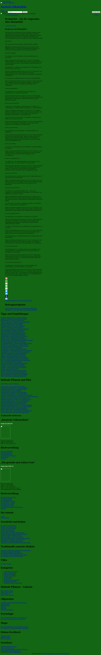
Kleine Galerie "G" (5, 593)
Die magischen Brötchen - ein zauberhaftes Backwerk (14, 626)
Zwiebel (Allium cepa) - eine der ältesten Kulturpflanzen (15, 412)
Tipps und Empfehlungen (11, 15)
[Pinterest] (24, 278)
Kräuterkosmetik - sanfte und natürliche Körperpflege (14, 336)
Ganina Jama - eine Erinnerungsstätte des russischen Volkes (15, 542)
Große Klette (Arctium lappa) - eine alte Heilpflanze (14, 392)
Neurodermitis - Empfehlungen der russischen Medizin (14, 344)
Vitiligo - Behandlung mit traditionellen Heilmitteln (13, 376)
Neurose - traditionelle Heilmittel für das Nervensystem (14, 346)
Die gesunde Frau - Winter (7, 505)
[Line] (24, 286)
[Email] (24, 283)
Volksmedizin (28, 300)
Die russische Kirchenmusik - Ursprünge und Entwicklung (15, 538)
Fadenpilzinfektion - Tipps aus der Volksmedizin (13, 326)
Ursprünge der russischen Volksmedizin (11, 551)
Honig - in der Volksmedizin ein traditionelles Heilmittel (15, 329)
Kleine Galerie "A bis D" (7, 590)
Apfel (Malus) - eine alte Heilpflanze (10, 383)
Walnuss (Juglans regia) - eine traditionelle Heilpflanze (14, 409)
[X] (24, 296)
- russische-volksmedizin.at (14, 652)
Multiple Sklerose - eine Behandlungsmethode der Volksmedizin (17, 340)
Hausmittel (7, 300)
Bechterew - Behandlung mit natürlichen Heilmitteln (14, 319)
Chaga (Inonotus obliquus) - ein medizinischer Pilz (13, 389)
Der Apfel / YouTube (6, 564)
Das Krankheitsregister (6, 454)
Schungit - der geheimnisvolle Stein (9, 369)
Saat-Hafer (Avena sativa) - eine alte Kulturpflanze (13, 403)
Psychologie (7, 577)
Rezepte (23, 300)
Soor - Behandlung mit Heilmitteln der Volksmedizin (14, 373)
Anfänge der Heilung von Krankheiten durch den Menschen (16, 550)
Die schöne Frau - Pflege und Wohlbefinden (12, 507)
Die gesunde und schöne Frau (8, 497)
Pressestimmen (4, 457)
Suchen (2, 10)
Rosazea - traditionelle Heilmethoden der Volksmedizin (14, 359)
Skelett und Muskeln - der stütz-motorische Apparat (13, 370)
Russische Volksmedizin (13, 6)
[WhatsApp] (24, 281)
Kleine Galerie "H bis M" (7, 595)
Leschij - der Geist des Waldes (8, 528)
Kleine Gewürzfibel (9, 574)
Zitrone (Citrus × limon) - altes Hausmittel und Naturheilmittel (16, 410)
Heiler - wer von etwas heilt (8, 531)
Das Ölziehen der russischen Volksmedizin (11, 347)
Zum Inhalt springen (6, 1)
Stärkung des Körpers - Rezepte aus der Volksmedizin (14, 374)
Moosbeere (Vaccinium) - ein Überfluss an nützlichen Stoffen (16, 399)
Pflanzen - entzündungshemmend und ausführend (13, 356)
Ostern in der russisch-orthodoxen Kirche (11, 535)
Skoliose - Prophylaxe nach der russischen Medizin (13, 371)
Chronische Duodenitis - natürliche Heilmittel (12, 323)
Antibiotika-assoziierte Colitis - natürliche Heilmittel (14, 317)
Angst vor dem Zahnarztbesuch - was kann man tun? (14, 617)
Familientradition (5, 517)
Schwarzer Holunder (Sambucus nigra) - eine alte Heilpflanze (16, 406)
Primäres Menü (96, 12)
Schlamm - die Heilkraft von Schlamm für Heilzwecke (14, 363)
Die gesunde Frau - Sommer (8, 503)
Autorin (3, 516)
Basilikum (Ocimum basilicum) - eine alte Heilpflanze (14, 388)
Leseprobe (3, 458)
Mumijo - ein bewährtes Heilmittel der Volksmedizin (14, 339)
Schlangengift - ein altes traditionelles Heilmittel (13, 364)
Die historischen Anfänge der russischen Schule (12, 539)
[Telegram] (24, 293)
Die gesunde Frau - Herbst (7, 504)
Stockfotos (6, 578)
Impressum (3, 608)
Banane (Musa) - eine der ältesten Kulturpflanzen (13, 386)
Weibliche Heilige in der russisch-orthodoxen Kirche (14, 534)
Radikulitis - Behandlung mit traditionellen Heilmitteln (14, 357)
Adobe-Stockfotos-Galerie (7, 648)
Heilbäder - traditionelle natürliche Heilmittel (12, 327)
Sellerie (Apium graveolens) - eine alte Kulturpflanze (14, 408)
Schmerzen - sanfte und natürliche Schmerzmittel (13, 366)
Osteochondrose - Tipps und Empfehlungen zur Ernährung (15, 351)
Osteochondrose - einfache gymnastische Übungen (13, 349)
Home (96, 15)
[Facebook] (24, 298)
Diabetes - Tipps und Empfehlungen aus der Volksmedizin (15, 322)
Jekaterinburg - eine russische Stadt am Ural (12, 541)
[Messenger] (24, 291)
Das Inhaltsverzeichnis (6, 453)
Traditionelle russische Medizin (11, 583)
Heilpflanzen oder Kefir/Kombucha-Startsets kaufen (14, 602)
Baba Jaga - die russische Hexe (8, 527)
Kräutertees (18, 300)
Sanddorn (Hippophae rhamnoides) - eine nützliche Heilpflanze (16, 405)
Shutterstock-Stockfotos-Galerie (9, 646)
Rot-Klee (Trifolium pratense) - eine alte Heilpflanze (14, 402)
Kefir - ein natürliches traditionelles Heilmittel (12, 331)
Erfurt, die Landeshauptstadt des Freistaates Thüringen (14, 649)
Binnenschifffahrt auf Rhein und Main (10, 650)
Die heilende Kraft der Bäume (8, 525)
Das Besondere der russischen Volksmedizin (12, 556)
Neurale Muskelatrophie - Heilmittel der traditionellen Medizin (16, 343)
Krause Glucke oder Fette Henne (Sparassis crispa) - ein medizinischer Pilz (19, 396)
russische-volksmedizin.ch (62, 653)
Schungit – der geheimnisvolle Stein (18, 308)
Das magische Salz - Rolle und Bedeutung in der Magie (14, 628)
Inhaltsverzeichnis (5, 604)
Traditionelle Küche (9, 581)
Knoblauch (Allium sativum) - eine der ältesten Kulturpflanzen (16, 395)
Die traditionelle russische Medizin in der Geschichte (14, 554)
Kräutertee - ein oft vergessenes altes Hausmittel (13, 337)
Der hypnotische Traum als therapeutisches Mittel (13, 619)
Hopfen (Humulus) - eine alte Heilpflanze (11, 390)
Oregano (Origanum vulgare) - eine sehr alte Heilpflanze (15, 400)
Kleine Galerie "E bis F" (7, 592)
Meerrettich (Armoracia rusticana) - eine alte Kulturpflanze (15, 398)
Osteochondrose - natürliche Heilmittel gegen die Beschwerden (16, 350)
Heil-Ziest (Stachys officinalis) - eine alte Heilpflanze (14, 393)
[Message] (24, 288)
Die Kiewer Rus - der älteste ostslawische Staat (12, 532)
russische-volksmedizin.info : (49, 653)
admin (14, 25)
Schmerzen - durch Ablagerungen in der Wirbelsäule (14, 367)
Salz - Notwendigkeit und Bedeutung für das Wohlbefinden (15, 360)
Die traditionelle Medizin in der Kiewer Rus (12, 553)
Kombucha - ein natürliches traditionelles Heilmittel (13, 333)
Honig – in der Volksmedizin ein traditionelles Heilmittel (21, 309)
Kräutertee (13, 300)
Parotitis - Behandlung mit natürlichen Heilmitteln (13, 354)
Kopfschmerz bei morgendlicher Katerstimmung (13, 334)
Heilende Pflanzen (8, 573)
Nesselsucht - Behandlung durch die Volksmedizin (13, 341)
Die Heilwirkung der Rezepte (8, 455)
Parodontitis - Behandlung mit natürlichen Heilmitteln (14, 353)
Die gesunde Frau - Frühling (8, 501)
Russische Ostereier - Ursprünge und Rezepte (12, 537)
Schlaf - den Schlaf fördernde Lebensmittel (11, 361)
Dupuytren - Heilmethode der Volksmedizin (12, 324)
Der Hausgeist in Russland (7, 529)
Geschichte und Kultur (9, 571)
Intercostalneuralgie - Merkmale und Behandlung (13, 330)
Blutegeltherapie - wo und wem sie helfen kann (12, 320)
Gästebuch (3, 607)
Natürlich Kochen (8, 576)
